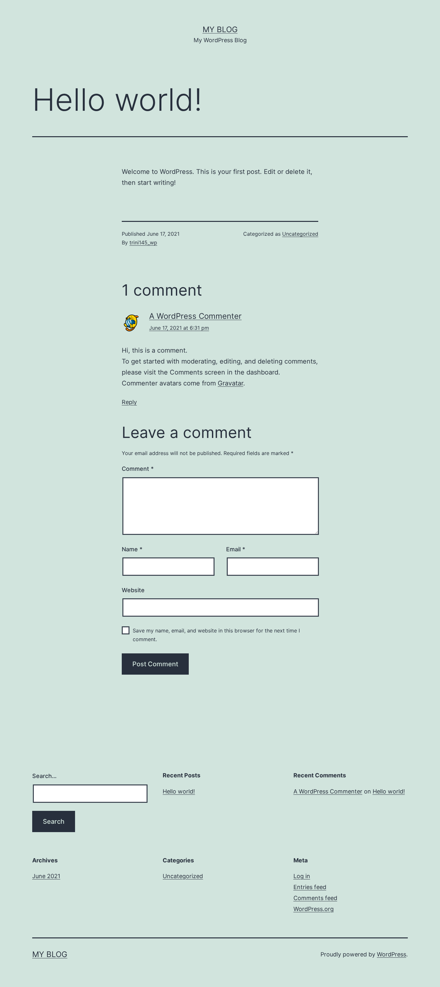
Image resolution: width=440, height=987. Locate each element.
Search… (44, 776)
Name (132, 549)
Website (133, 590)
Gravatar (230, 383)
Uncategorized (300, 234)
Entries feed (309, 887)
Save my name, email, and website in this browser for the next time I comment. (216, 634)
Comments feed (315, 898)
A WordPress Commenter (195, 316)
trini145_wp (143, 242)
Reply (129, 402)
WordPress (391, 954)
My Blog (220, 29)
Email (235, 549)
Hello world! (179, 791)
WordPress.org (313, 909)
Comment (138, 468)
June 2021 (46, 876)
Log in (301, 876)
